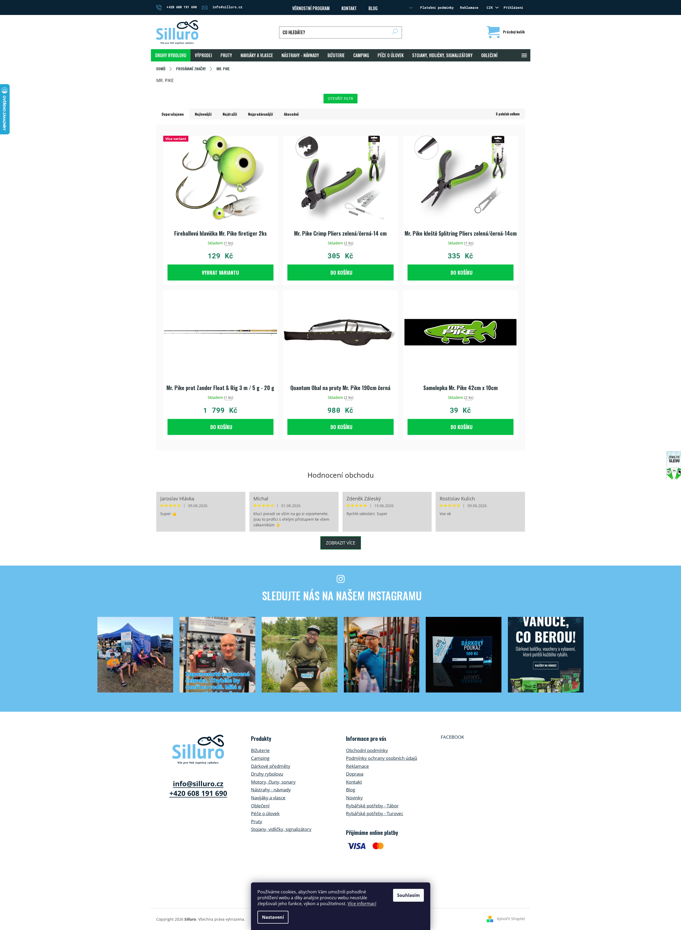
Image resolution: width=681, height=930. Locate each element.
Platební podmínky (437, 7)
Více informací (362, 903)
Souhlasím (408, 895)
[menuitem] (171, 55)
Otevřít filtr (340, 98)
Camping (260, 758)
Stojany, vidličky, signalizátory (281, 829)
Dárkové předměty (270, 766)
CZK (490, 7)
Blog (373, 8)
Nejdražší (230, 114)
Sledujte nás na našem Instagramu (342, 595)
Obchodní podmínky (367, 750)
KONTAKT (349, 8)
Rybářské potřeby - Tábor (372, 806)
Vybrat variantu (220, 272)
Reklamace (469, 7)
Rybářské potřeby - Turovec (374, 813)
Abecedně (291, 114)
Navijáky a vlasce (268, 798)
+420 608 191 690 (198, 793)
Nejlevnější (203, 114)
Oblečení (260, 806)
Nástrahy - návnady (271, 790)
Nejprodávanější (260, 114)
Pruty (256, 821)
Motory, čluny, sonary (273, 782)
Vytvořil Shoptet (511, 918)
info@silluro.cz (198, 783)
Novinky (354, 798)
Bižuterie (260, 750)
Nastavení (273, 917)
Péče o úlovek (265, 813)
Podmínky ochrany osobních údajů (381, 758)
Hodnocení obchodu (340, 475)
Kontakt (354, 782)
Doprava (354, 774)
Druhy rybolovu (267, 774)
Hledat (395, 32)
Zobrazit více (340, 543)
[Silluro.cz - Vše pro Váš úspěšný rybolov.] (198, 749)
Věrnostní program (311, 8)
